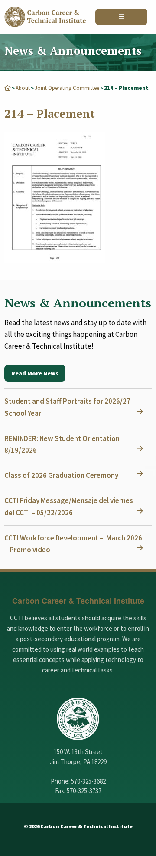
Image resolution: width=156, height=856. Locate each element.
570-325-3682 (88, 781)
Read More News (34, 373)
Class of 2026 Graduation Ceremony (61, 475)
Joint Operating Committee (67, 88)
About (23, 88)
